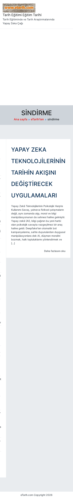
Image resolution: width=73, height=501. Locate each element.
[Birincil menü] (66, 14)
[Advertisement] (36, 67)
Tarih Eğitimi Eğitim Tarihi (22, 15)
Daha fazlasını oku (54, 250)
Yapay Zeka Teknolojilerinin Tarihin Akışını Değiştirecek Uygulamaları (38, 172)
